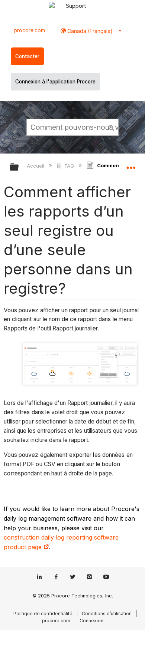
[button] (111, 127)
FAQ (69, 166)
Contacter (27, 56)
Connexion (91, 620)
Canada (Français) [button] (89, 31)
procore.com (29, 30)
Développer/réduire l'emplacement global (130, 164)
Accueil (36, 166)
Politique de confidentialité (42, 613)
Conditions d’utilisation (107, 613)
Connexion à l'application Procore (55, 82)
